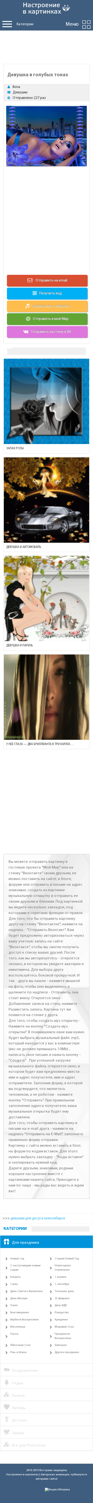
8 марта (15, 1277)
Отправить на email (51, 280)
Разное (18, 1396)
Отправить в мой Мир (51, 319)
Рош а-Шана (18, 1352)
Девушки (20, 92)
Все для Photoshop (29, 1445)
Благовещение (19, 1312)
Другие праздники (67, 1352)
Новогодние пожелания (63, 1267)
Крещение (61, 1319)
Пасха (14, 1334)
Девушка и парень (19, 645)
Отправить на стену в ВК (51, 332)
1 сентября (62, 1284)
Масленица (17, 1326)
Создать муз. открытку (50, 306)
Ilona (16, 87)
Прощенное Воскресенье (63, 1336)
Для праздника (25, 1243)
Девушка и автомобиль (23, 547)
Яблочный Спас (20, 1345)
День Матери (18, 1298)
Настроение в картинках (22, 1474)
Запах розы (15, 448)
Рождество (62, 1312)
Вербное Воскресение (24, 1319)
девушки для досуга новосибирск (37, 1218)
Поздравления (25, 1371)
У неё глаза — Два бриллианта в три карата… (39, 744)
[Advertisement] (46, 46)
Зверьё (18, 1433)
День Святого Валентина (26, 1291)
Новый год (17, 1258)
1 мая (14, 1284)
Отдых (17, 1383)
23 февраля (62, 1298)
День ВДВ (61, 1305)
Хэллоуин (61, 1345)
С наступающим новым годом (25, 1267)
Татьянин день (64, 1291)
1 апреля (60, 1277)
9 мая (14, 1305)
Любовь (19, 1408)
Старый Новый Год (67, 1258)
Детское (19, 1420)
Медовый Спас (64, 1326)
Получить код (50, 293)
